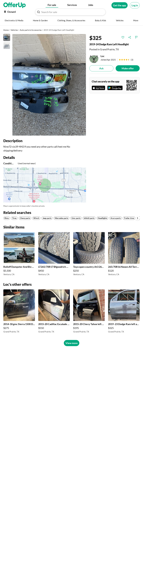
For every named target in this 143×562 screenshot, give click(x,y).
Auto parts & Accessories (31, 30)
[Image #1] (6, 37)
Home (6, 30)
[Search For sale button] (38, 12)
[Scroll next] (137, 218)
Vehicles (14, 30)
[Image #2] (6, 45)
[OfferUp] (14, 5)
